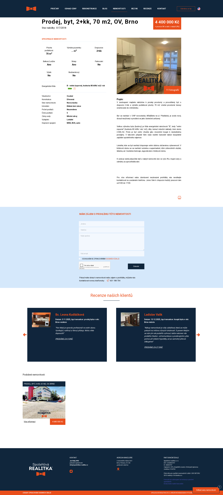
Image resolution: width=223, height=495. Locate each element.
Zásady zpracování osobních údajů (37, 493)
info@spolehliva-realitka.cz (79, 465)
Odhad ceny (70, 9)
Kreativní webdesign (178, 493)
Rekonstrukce (89, 9)
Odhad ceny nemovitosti (206, 490)
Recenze (147, 9)
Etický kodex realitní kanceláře (174, 484)
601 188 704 (115, 281)
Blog (104, 9)
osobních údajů (112, 259)
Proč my (55, 9)
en (198, 8)
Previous (25, 334)
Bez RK (134, 9)
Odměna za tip (186, 9)
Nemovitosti (119, 9)
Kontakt (161, 9)
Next (198, 334)
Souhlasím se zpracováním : (101, 259)
